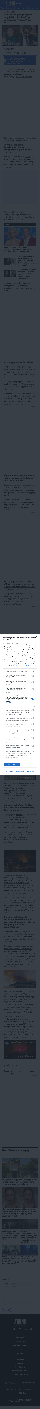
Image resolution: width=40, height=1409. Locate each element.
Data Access (20, 771)
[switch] (32, 676)
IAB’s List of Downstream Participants (22, 666)
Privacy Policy (31, 771)
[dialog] (20, 704)
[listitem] (20, 671)
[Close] (36, 638)
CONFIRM (11, 764)
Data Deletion (9, 771)
